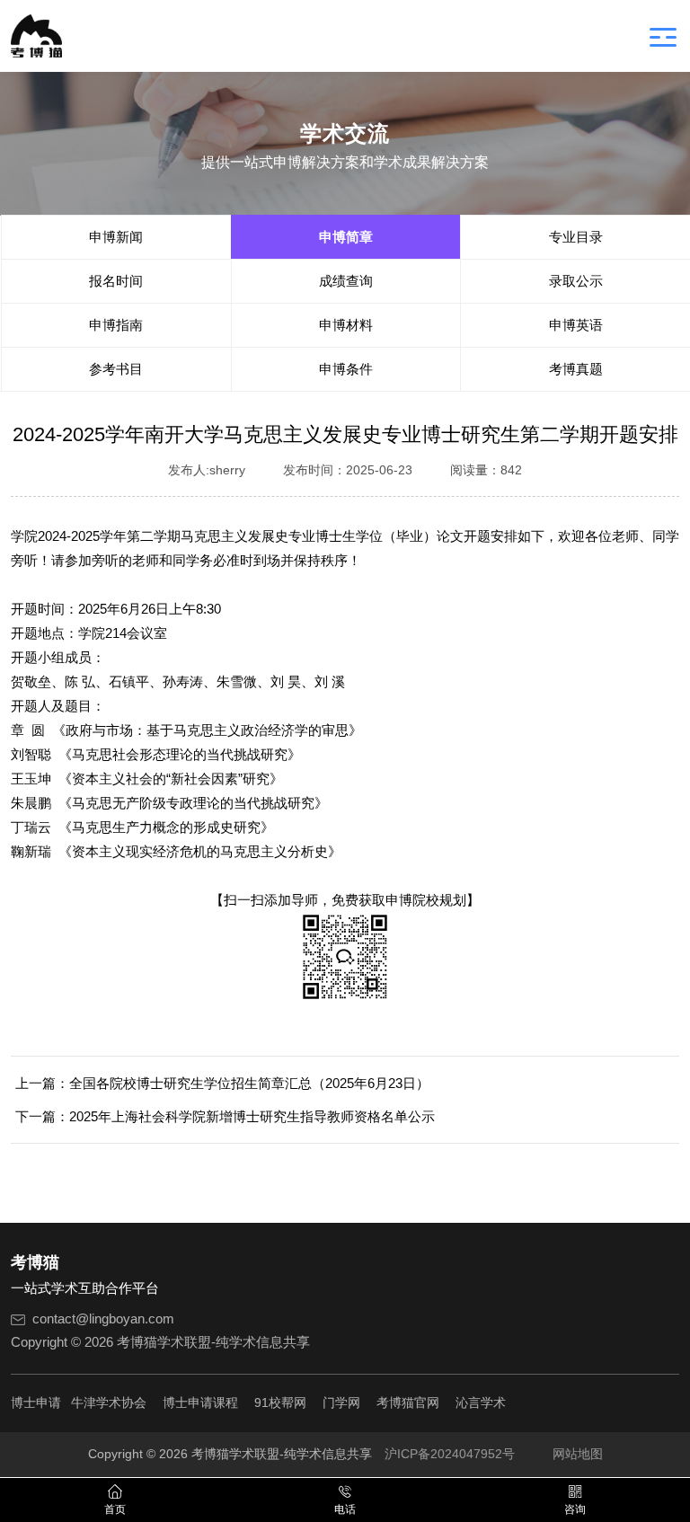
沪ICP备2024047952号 (450, 1454)
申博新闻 (116, 236)
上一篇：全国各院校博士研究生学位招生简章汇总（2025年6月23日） (222, 1083)
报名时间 (116, 280)
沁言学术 (481, 1402)
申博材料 (346, 324)
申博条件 (346, 368)
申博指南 (116, 324)
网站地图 (578, 1454)
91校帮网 (280, 1402)
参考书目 (116, 368)
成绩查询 (346, 280)
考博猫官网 (407, 1402)
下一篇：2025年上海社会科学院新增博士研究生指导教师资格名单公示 (225, 1116)
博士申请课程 (200, 1402)
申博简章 (346, 236)
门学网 (341, 1402)
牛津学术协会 (108, 1402)
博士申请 (36, 1402)
